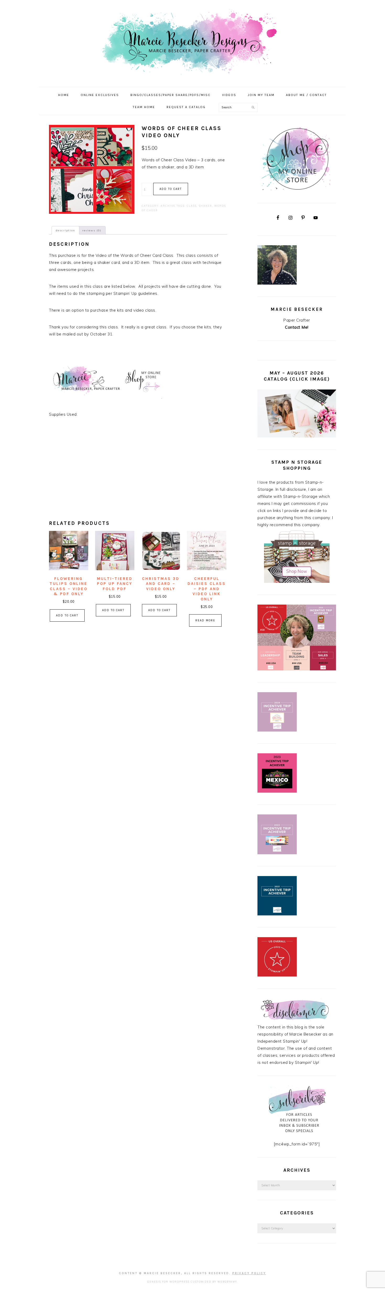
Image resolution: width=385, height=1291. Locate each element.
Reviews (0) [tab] (91, 230)
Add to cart (171, 189)
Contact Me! (297, 327)
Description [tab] (65, 230)
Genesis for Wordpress (168, 1281)
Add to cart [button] (67, 615)
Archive (168, 205)
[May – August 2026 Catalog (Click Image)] (296, 436)
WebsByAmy (227, 1281)
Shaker (205, 205)
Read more (205, 620)
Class (192, 205)
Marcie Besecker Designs (192, 41)
